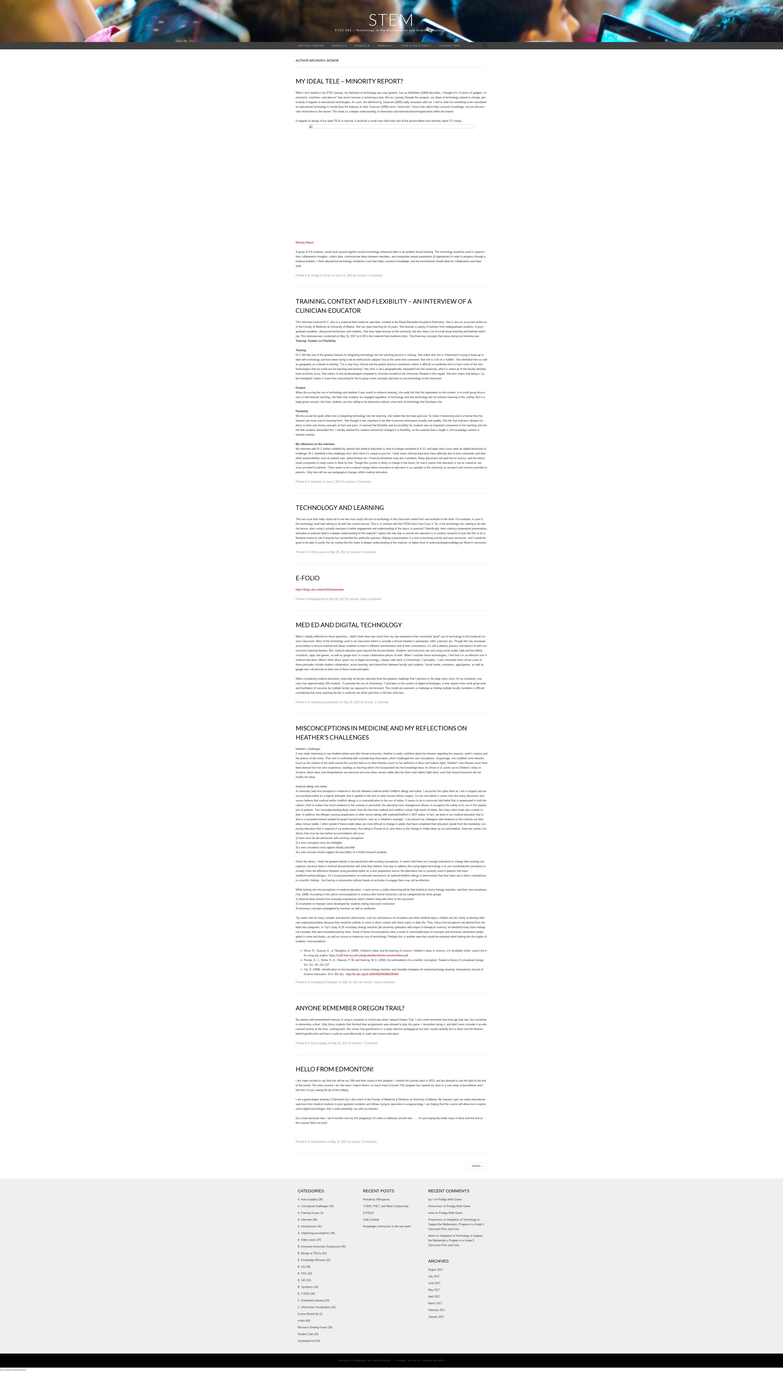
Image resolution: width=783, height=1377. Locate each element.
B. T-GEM (304, 1293)
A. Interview (314, 481)
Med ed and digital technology (349, 624)
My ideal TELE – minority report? (349, 81)
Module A (339, 45)
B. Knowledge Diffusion (311, 1260)
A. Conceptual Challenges (322, 982)
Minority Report (305, 242)
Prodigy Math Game (450, 1199)
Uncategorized (316, 598)
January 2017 (436, 1316)
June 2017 (434, 1283)
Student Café (449, 45)
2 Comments (363, 481)
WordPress (382, 1360)
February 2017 (436, 1310)
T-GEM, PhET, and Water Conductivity (386, 1206)
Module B (362, 45)
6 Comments (375, 275)
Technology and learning (340, 507)
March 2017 (435, 1303)
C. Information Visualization (314, 1307)
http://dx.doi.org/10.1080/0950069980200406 (372, 974)
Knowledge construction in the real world (386, 1226)
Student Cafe (305, 1334)
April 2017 (434, 1296)
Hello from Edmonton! (335, 1069)
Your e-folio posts (416, 45)
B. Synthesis (305, 1286)
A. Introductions (316, 1141)
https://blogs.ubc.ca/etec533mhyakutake (320, 589)
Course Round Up (308, 1313)
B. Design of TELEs (319, 275)
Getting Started (311, 45)
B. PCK (302, 1273)
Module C (385, 45)
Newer (477, 1166)
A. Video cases (316, 552)
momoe (361, 275)
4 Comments (368, 552)
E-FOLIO (368, 1212)
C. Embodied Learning (311, 1300)
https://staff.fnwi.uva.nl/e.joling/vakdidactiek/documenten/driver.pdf (368, 955)
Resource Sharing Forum (312, 1327)
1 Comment (381, 702)
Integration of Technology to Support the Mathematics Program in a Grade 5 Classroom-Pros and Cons (456, 1224)
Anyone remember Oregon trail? (350, 1008)
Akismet (23, 1370)
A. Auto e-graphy (317, 1043)
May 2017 (434, 1289)
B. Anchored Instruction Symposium (319, 1246)
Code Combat (371, 1219)
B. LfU (301, 1266)
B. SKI (302, 1280)
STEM (391, 19)
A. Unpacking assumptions (323, 702)
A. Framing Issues (309, 1212)
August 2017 (435, 1269)
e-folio (301, 1320)
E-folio (308, 577)
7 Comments (370, 1043)
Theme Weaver (433, 1360)
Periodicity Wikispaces (376, 1199)
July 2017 (434, 1276)
